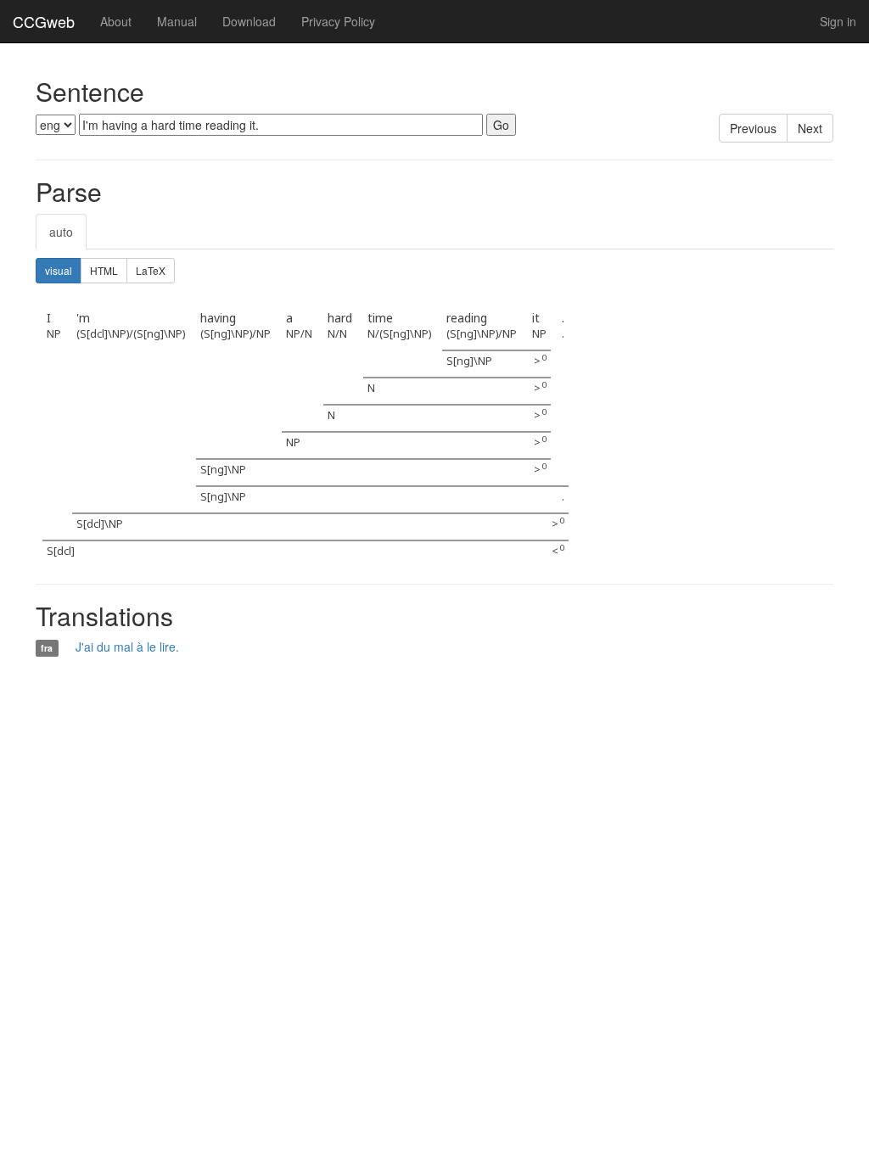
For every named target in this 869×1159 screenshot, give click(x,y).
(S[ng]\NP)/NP (235, 334)
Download (249, 21)
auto (61, 231)
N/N (337, 334)
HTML (104, 270)
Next (810, 128)
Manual (177, 21)
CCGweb (44, 21)
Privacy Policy (338, 21)
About (116, 21)
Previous (753, 128)
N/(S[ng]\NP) (399, 334)
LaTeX (150, 270)
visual (58, 270)
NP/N (299, 334)
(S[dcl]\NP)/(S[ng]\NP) (130, 334)
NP (54, 334)
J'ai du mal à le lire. (127, 646)
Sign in (838, 21)
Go (501, 124)
